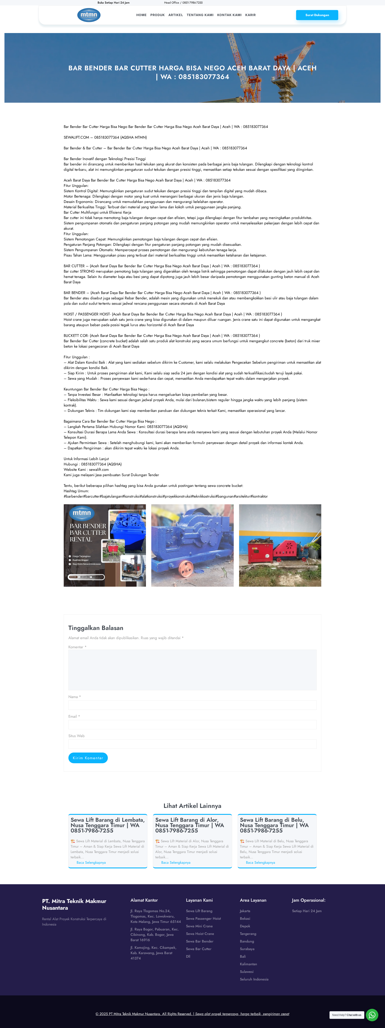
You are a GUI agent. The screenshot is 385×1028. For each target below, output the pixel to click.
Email (74, 716)
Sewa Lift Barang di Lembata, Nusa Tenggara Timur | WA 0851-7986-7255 (108, 825)
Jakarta (245, 910)
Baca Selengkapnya (92, 862)
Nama (74, 696)
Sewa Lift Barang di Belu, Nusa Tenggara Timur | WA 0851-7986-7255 (274, 825)
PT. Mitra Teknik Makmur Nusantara (74, 904)
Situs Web (76, 735)
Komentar (77, 647)
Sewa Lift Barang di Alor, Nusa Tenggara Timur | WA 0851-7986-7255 (189, 825)
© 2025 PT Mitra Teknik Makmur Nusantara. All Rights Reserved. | (192, 1013)
